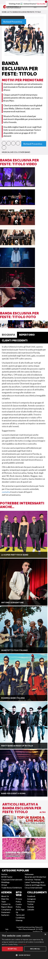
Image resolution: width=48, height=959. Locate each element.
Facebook (31, 896)
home (4, 12)
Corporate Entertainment (11, 879)
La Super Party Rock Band (14, 555)
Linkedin (30, 909)
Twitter (30, 904)
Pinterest (31, 901)
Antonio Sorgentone (12, 602)
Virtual (4, 885)
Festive (4, 874)
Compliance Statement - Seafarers (6, 912)
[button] (4, 143)
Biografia (8, 334)
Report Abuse (6, 907)
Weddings (5, 882)
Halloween (29, 874)
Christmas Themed (32, 879)
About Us (5, 896)
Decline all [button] (35, 949)
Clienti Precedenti (14, 340)
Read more (22, 944)
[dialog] (24, 945)
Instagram (31, 899)
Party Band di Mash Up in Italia (17, 746)
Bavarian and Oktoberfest (35, 877)
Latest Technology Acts (34, 882)
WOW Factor (7, 877)
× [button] (45, 934)
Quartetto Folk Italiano (14, 650)
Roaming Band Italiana (13, 698)
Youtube (30, 907)
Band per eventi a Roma (13, 793)
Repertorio (27, 334)
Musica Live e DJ (9, 152)
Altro (43, 812)
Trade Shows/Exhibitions (11, 888)
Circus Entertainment (33, 888)
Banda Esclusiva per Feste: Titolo (27, 12)
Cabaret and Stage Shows (35, 885)
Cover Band (24, 152)
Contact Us (5, 904)
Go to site (41, 4)
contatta (6, 492)
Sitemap (19, 920)
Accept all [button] (12, 949)
